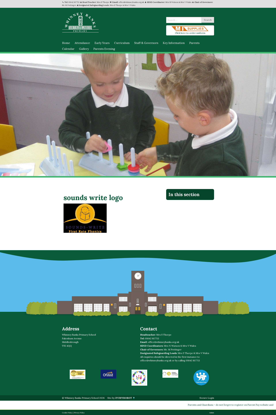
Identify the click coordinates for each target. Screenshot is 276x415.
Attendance (82, 43)
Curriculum (122, 43)
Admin (211, 413)
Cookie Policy (67, 413)
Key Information (174, 43)
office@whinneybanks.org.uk (131, 2)
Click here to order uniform (190, 33)
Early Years (102, 43)
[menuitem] (66, 43)
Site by (119, 397)
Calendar (68, 49)
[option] (77, 374)
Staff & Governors (146, 43)
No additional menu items (188, 204)
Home (66, 43)
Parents (194, 43)
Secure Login (207, 397)
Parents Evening (104, 49)
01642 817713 (73, 2)
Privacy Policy (79, 413)
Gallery (84, 49)
